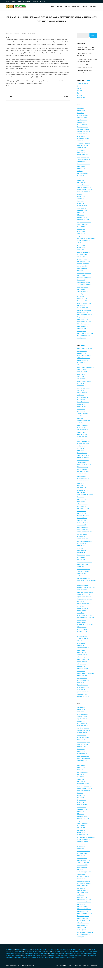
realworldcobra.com (82, 522)
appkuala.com (81, 231)
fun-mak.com (80, 606)
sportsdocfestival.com (83, 691)
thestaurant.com (81, 622)
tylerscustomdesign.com (83, 143)
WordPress (31, 965)
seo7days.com (81, 233)
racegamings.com (82, 678)
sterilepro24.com (81, 573)
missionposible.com (82, 312)
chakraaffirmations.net (83, 402)
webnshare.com (81, 462)
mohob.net (80, 418)
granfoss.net (80, 296)
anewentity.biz (81, 229)
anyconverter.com (82, 205)
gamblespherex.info (82, 538)
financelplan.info (81, 369)
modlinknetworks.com (83, 659)
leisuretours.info (81, 473)
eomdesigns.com (81, 543)
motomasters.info (81, 550)
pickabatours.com (82, 365)
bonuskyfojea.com (82, 631)
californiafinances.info (83, 263)
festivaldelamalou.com (83, 129)
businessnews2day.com (83, 569)
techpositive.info (81, 485)
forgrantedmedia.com (83, 138)
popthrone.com (81, 383)
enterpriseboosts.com (83, 185)
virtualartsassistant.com (83, 594)
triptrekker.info (81, 545)
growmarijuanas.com (83, 460)
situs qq (49, 951)
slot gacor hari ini (49, 957)
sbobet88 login (31, 955)
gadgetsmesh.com (82, 469)
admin (15, 33)
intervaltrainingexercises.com (85, 615)
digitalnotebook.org (82, 425)
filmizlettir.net (80, 113)
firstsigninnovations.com (83, 131)
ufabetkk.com (80, 215)
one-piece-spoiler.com (83, 515)
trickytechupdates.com (83, 324)
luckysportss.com (81, 664)
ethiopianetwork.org (82, 467)
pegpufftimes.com (82, 120)
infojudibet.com (81, 374)
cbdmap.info (80, 376)
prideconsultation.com (83, 397)
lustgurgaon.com (81, 406)
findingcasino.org (81, 520)
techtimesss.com (81, 147)
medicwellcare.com (82, 564)
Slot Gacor (20, 1)
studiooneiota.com (82, 518)
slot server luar (66, 949)
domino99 (12, 949)
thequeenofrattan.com (83, 508)
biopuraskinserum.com (83, 261)
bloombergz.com (81, 182)
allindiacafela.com (82, 298)
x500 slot (59, 949)
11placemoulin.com (82, 413)
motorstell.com (81, 152)
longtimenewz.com (82, 661)
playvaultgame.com (82, 685)
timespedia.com (81, 208)
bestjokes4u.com (81, 404)
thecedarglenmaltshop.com (84, 348)
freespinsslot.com (82, 434)
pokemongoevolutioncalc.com (85, 673)
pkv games (32, 33)
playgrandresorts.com (83, 687)
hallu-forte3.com (81, 289)
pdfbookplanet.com (82, 504)
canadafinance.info (82, 266)
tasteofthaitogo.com (82, 243)
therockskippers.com (82, 294)
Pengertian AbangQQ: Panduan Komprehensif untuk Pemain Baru (85, 48)
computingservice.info (83, 481)
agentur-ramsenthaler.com (84, 541)
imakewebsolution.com (83, 388)
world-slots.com (81, 385)
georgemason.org (82, 351)
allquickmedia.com (82, 217)
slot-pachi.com (81, 432)
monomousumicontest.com (84, 531)
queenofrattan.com (82, 506)
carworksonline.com (82, 145)
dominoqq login (81, 97)
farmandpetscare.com (83, 478)
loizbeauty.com (81, 203)
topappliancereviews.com (84, 321)
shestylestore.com (82, 694)
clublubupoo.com (81, 627)
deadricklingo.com (82, 534)
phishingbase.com (82, 675)
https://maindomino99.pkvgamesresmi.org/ (65, 957)
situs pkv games (52, 949)
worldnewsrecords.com (83, 571)
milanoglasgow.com (82, 287)
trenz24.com (80, 198)
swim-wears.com (81, 136)
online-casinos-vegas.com (84, 314)
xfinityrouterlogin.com (83, 317)
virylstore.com (80, 150)
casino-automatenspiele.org (84, 189)
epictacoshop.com (82, 259)
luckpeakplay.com (82, 666)
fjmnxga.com (80, 249)
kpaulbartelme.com (82, 589)
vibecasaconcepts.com (83, 555)
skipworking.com (81, 201)
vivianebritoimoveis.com (83, 164)
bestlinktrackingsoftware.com (85, 624)
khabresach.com (81, 328)
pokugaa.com (80, 682)
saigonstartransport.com (83, 252)
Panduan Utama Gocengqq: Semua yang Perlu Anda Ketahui (87, 60)
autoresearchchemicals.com (85, 333)
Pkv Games (13, 1)
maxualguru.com (81, 427)
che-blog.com (80, 390)
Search (79, 32)
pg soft (84, 949)
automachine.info (81, 525)
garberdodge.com (82, 133)
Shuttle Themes (17, 965)
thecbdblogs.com (81, 331)
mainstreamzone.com (83, 457)
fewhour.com (80, 450)
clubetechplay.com (82, 641)
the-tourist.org (80, 175)
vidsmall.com (80, 566)
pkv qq (7, 949)
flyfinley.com (80, 395)
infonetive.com (81, 256)
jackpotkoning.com (82, 657)
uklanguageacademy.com (84, 355)
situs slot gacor (28, 951)
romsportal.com (81, 689)
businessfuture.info (82, 371)
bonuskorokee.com (82, 634)
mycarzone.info (81, 552)
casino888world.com (82, 608)
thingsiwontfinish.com (83, 696)
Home (7, 1)
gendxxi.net (80, 548)
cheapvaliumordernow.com (84, 599)
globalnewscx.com (82, 499)
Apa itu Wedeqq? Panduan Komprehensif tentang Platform (85, 66)
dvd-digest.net (81, 275)
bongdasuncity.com (82, 429)
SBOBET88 (35, 1)
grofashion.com (81, 671)
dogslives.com (81, 501)
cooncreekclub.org (82, 117)
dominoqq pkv (64, 955)
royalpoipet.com (81, 620)
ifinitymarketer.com (82, 654)
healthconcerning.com (83, 446)
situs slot (21, 951)
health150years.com (82, 154)
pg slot (88, 949)
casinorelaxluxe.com (82, 638)
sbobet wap (11, 955)
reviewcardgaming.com (83, 578)
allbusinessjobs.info (82, 360)
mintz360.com (81, 416)
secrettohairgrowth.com (83, 240)
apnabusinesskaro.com (83, 335)
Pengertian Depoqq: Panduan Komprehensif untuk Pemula (85, 72)
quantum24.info (81, 557)
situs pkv (79, 88)
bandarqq (79, 90)
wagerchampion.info (82, 529)
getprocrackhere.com (83, 647)
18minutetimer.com (82, 453)
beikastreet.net (81, 110)
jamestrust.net (81, 196)
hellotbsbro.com (81, 476)
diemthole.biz (80, 212)
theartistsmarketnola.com (84, 277)
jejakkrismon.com (82, 210)
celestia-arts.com (81, 122)
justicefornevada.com (83, 471)
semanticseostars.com (83, 455)
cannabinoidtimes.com (83, 441)
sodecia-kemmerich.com (84, 603)
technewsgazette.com (83, 219)
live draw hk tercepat (82, 83)
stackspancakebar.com (83, 282)
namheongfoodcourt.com (84, 284)
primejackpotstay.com (83, 680)
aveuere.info (80, 439)
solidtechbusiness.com (83, 576)
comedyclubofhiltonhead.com (85, 592)
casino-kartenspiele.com (84, 187)
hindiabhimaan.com (82, 326)
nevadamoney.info (82, 268)
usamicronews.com (82, 668)
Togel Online (42, 1)
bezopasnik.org (81, 247)
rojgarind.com (80, 448)
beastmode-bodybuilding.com (85, 367)
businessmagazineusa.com (84, 562)
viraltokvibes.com (82, 161)
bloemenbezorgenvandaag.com (86, 238)
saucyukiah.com (81, 108)
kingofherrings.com (82, 224)
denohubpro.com (81, 511)
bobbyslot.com (81, 411)
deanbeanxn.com (82, 378)
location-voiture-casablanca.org (86, 587)
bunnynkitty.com (81, 245)
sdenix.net (79, 171)
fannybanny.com (81, 652)
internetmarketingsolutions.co (85, 494)
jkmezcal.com (80, 613)
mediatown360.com (82, 307)
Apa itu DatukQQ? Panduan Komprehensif (84, 54)
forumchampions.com (83, 124)
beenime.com (80, 601)
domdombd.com (81, 643)
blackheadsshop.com (83, 585)
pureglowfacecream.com (84, 222)
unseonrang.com (81, 487)
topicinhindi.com (81, 353)
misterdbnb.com (81, 610)
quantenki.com (81, 559)
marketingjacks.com (82, 319)
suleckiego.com (81, 338)
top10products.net (82, 362)
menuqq (47, 955)
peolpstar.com (81, 140)
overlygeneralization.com (84, 464)
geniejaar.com (81, 409)
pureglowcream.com (82, 236)
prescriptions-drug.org (83, 157)
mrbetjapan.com (81, 226)
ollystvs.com (80, 497)
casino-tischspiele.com (83, 191)
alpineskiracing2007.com (84, 301)
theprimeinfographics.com (84, 596)
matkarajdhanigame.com (84, 381)
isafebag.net (80, 180)
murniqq (52, 955)
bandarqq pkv (19, 949)
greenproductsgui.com (83, 443)
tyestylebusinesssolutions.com (85, 617)
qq (83, 955)
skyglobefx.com (81, 536)
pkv (78, 86)
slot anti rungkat (13, 951)
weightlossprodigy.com (83, 420)
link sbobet (74, 949)
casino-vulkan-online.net (84, 303)
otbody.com (80, 194)
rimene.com (80, 270)
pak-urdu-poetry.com (82, 490)
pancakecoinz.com (82, 392)
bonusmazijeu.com (82, 629)
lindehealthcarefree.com (83, 358)
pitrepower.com (81, 305)
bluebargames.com (82, 127)
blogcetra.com (81, 492)
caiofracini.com (81, 483)
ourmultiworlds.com (82, 115)
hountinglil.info (81, 399)
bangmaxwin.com (82, 254)
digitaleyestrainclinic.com (84, 310)
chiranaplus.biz (81, 280)
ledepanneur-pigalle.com (84, 273)
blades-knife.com (81, 513)
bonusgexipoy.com (82, 636)
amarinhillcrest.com (82, 173)
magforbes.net (81, 166)
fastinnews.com (81, 650)
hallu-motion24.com (82, 291)
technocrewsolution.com (83, 159)
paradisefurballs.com (83, 436)
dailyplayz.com (81, 645)
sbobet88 (24, 955)
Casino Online (27, 1)
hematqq (57, 955)
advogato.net (80, 178)
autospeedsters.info (82, 527)
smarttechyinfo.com (82, 423)
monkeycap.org (81, 168)
